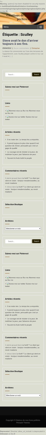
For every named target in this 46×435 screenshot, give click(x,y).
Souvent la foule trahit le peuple (19, 158)
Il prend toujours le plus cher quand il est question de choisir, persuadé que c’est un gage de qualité (22, 145)
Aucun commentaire (21, 48)
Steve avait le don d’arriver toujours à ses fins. (20, 42)
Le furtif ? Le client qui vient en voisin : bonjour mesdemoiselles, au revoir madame (22, 180)
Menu (6, 27)
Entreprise (36, 48)
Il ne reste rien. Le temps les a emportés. (23, 140)
